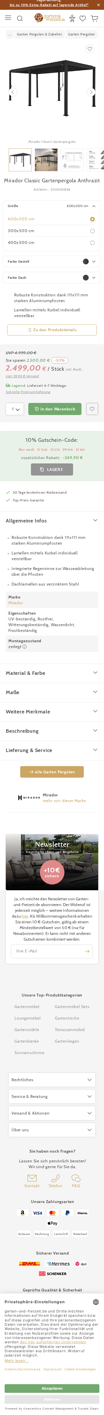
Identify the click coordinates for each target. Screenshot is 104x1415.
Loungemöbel (27, 1018)
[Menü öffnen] (9, 18)
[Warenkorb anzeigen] (95, 18)
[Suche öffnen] (20, 18)
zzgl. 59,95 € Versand (22, 376)
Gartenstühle (26, 1029)
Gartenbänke (26, 1041)
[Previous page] (13, 92)
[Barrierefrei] (72, 18)
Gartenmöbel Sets (72, 1006)
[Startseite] (49, 18)
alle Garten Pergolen (55, 771)
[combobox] (14, 409)
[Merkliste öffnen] (83, 18)
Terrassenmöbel (70, 1029)
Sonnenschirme (29, 1052)
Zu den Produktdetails (55, 329)
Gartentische (67, 1018)
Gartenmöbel (27, 1006)
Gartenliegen (67, 1041)
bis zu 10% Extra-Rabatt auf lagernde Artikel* (49, 5)
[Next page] (91, 92)
